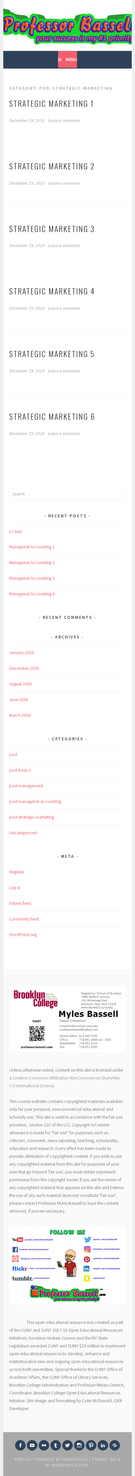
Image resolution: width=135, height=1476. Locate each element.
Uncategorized (23, 833)
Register (16, 872)
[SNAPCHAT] (114, 1445)
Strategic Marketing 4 (52, 291)
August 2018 (20, 684)
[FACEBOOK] (20, 1445)
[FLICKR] (44, 1445)
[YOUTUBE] (32, 1445)
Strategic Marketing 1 (51, 103)
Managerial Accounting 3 (32, 578)
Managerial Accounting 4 (32, 594)
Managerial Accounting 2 (32, 562)
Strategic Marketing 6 (52, 416)
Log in (14, 887)
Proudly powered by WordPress (51, 1459)
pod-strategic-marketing (31, 817)
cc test (15, 531)
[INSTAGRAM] (79, 1445)
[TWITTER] (67, 1445)
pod (13, 754)
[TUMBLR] (55, 1445)
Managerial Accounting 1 (32, 547)
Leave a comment (64, 120)
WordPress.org (23, 934)
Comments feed (24, 919)
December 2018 (24, 668)
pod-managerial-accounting (35, 801)
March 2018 (20, 715)
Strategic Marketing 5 (52, 353)
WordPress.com (70, 1465)
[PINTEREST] (91, 1445)
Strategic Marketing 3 (52, 228)
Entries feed (20, 903)
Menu (71, 59)
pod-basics (19, 770)
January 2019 (21, 652)
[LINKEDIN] (103, 1445)
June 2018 (18, 699)
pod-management (26, 786)
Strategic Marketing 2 (52, 166)
